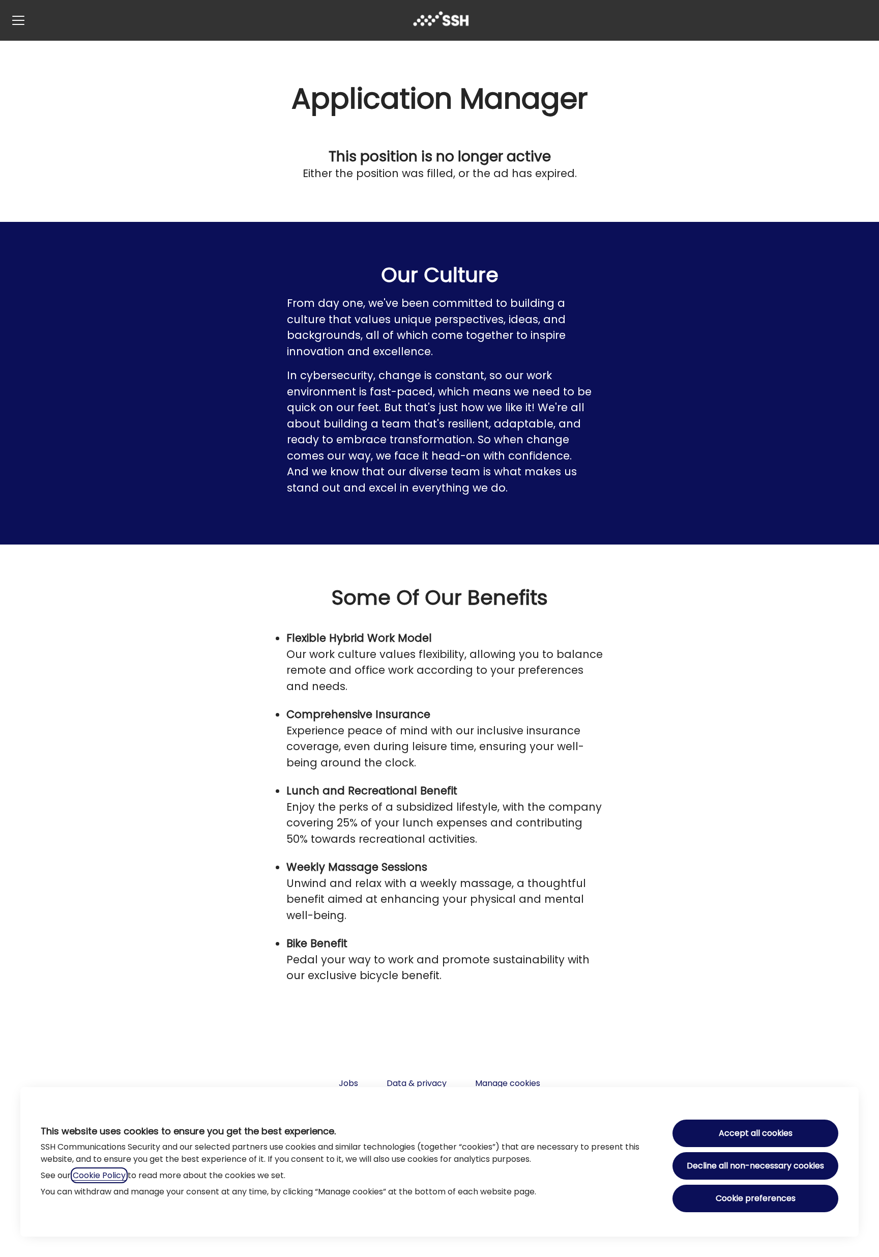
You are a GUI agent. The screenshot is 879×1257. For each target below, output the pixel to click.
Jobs (348, 1083)
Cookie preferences (756, 1198)
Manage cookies (507, 1083)
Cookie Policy (99, 1175)
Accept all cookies (756, 1133)
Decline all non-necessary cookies (755, 1166)
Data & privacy (417, 1083)
